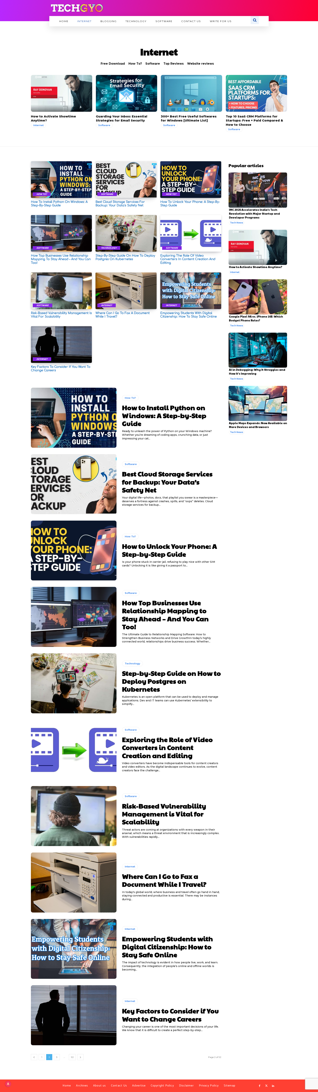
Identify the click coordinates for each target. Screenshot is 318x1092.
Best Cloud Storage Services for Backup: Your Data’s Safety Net (120, 203)
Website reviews (200, 63)
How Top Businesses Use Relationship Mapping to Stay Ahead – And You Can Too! (61, 259)
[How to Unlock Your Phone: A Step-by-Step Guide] (190, 179)
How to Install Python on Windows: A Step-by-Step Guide (59, 203)
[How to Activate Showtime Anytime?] (61, 93)
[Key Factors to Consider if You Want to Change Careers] (61, 344)
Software (152, 63)
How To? (135, 63)
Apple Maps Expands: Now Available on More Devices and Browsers (258, 425)
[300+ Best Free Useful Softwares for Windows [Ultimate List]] (191, 93)
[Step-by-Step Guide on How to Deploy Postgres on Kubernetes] (126, 233)
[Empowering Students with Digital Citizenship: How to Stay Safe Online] (190, 290)
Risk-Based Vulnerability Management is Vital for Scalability (164, 813)
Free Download (113, 63)
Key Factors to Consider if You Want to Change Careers (170, 1014)
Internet (38, 125)
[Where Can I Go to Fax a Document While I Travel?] (126, 290)
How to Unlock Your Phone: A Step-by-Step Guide (169, 550)
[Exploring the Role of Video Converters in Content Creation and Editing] (190, 233)
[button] (255, 20)
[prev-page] (34, 1057)
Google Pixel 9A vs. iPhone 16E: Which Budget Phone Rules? (256, 318)
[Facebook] (259, 1086)
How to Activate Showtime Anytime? (255, 267)
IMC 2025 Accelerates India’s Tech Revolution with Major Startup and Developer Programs (254, 213)
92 (72, 1057)
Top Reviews (173, 63)
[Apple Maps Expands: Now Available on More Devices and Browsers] (258, 403)
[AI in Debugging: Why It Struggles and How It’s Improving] (258, 350)
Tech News (236, 222)
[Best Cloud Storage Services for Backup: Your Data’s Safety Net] (126, 179)
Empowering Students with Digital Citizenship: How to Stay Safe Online (167, 946)
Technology (108, 247)
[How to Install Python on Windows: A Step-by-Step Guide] (61, 179)
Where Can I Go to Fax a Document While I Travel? (164, 880)
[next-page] (80, 1057)
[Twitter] (266, 1086)
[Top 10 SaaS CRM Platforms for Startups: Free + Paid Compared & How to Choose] (256, 93)
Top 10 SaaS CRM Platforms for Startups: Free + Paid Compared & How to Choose (254, 120)
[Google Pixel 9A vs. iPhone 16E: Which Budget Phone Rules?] (258, 296)
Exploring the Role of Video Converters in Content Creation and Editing (187, 259)
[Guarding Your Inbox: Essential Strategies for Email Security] (126, 93)
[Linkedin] (273, 1086)
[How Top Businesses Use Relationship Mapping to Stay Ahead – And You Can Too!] (61, 233)
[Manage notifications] (8, 1084)
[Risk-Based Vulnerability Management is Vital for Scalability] (61, 290)
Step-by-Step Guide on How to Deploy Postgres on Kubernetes (125, 257)
